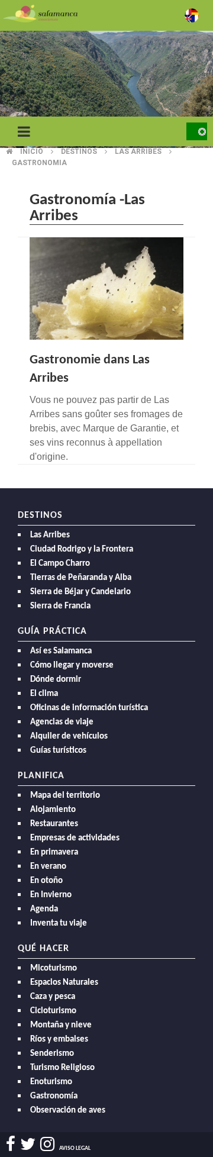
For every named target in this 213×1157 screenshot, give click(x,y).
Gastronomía (54, 1096)
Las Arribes (50, 535)
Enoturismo (51, 1082)
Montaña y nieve (61, 1025)
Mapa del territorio (65, 795)
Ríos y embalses (59, 1039)
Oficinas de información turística (89, 708)
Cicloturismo (53, 1011)
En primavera (54, 852)
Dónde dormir (55, 679)
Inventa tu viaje (58, 923)
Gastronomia (39, 163)
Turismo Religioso (62, 1067)
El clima (44, 693)
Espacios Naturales (64, 982)
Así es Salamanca (61, 651)
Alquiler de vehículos (69, 736)
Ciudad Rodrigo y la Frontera (81, 549)
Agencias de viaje (61, 722)
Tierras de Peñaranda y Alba (80, 577)
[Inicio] (40, 13)
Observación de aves (67, 1110)
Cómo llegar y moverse (72, 665)
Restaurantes (54, 824)
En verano (48, 866)
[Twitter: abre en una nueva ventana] (28, 1144)
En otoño (46, 880)
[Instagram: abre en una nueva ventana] (47, 1144)
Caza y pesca (52, 996)
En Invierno (51, 895)
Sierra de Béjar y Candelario (80, 592)
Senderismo (52, 1053)
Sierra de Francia (60, 606)
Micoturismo (53, 968)
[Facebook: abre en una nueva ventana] (10, 1144)
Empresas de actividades (75, 838)
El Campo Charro (60, 563)
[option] (106, 89)
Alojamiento (53, 809)
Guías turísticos (58, 750)
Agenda (44, 909)
